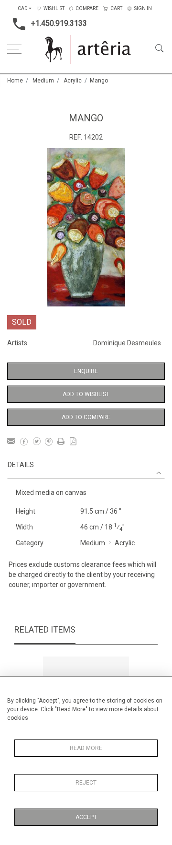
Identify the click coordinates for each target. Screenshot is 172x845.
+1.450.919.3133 (59, 23)
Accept (86, 817)
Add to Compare (86, 417)
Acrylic (73, 80)
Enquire (86, 371)
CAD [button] (23, 8)
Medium (43, 80)
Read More (86, 748)
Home (15, 80)
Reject (86, 782)
